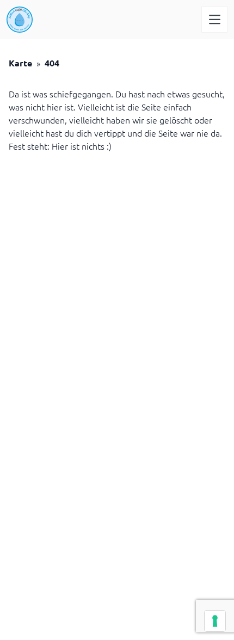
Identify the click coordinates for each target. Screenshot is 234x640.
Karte (20, 63)
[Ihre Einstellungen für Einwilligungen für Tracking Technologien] (215, 621)
